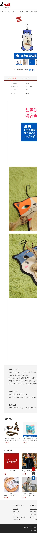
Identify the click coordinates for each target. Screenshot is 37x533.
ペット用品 (7, 11)
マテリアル (14, 83)
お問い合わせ (16, 519)
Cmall (1, 11)
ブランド (13, 89)
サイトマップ (16, 511)
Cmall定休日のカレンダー (19, 517)
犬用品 (13, 11)
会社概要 (15, 509)
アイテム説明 (12, 78)
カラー (13, 93)
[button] (5, 429)
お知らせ (15, 514)
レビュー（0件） (25, 78)
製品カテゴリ (14, 86)
